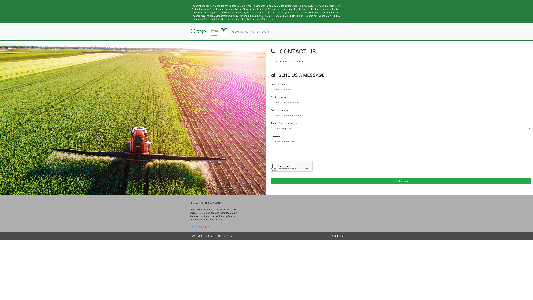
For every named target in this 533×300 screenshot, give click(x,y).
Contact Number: (280, 110)
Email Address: (278, 97)
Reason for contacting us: (284, 123)
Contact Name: (278, 84)
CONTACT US (252, 31)
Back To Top (337, 236)
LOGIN (265, 31)
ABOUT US (237, 31)
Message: (276, 136)
